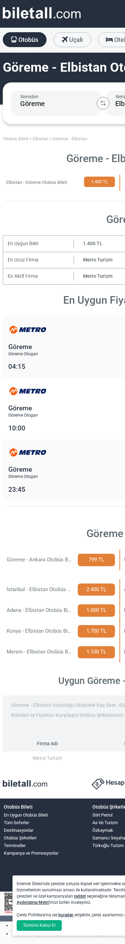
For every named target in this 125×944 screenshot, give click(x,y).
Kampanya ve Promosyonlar (31, 853)
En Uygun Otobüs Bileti (26, 815)
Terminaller (15, 845)
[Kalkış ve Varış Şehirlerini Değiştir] (103, 103)
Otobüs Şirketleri (20, 837)
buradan (66, 914)
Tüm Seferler (16, 822)
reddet (80, 896)
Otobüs (27, 39)
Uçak (75, 39)
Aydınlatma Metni (33, 902)
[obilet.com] (42, 19)
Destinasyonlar (18, 830)
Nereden (29, 96)
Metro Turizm (97, 260)
